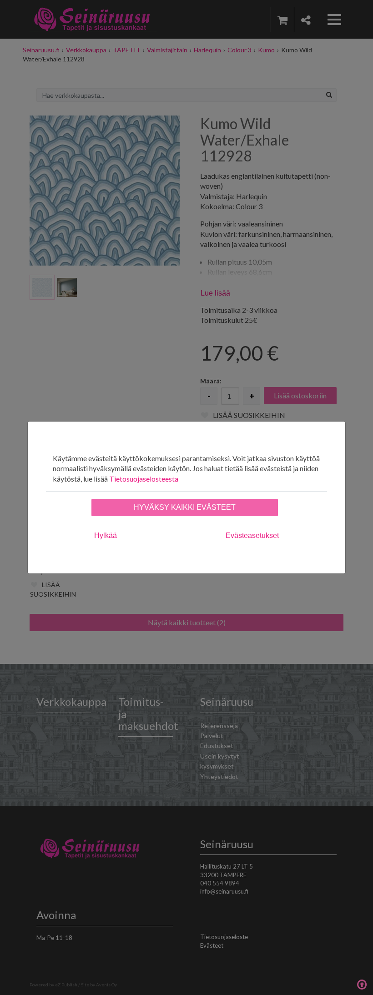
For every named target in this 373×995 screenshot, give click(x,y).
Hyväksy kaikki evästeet (185, 507)
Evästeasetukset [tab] (252, 535)
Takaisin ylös (361, 983)
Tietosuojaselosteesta (143, 478)
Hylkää (105, 535)
